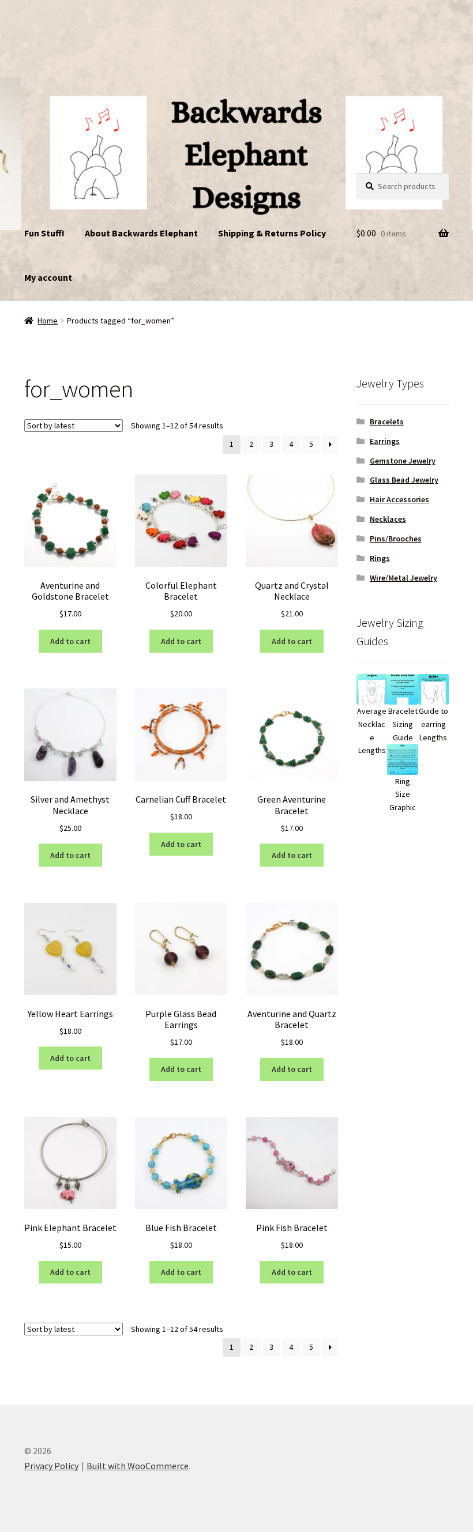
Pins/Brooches (396, 538)
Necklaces (388, 519)
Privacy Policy (51, 1465)
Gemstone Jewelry (403, 461)
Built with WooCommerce (138, 1465)
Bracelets (387, 421)
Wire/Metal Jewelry (403, 578)
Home (47, 320)
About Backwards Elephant (141, 233)
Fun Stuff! (44, 233)
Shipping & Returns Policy (272, 233)
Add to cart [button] (70, 641)
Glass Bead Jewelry (404, 480)
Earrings (385, 441)
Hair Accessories (399, 499)
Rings (380, 558)
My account (48, 277)
